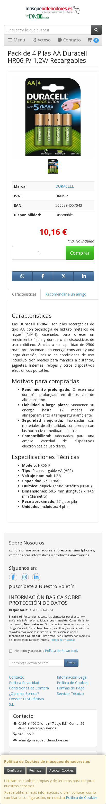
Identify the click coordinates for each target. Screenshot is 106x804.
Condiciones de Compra (29, 688)
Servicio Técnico (70, 693)
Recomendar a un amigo (65, 294)
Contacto (71, 40)
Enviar (71, 663)
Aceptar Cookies (61, 770)
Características (24, 294)
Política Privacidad (24, 682)
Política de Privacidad (62, 640)
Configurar (15, 770)
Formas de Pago (71, 688)
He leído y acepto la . (46, 651)
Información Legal (72, 677)
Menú (19, 40)
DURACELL (64, 186)
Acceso (44, 40)
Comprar (80, 253)
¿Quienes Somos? (24, 693)
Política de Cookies (82, 797)
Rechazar (36, 770)
